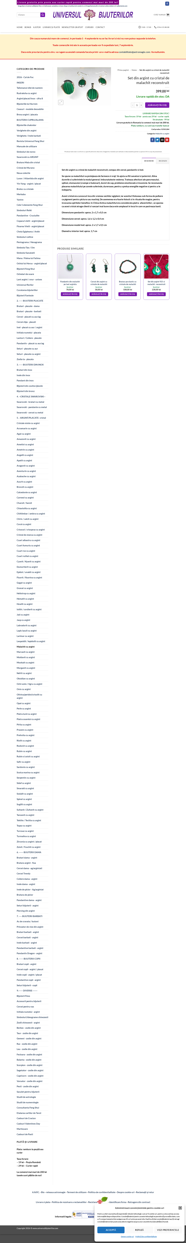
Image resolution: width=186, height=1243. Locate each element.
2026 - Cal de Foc (25, 77)
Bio (42, 1192)
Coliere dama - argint (27, 879)
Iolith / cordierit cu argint (29, 609)
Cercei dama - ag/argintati (29, 868)
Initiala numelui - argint (28, 1011)
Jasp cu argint (23, 620)
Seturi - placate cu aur (27, 348)
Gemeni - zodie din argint (29, 1038)
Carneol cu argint (25, 497)
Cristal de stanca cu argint (29, 534)
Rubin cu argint (24, 751)
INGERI (20, 82)
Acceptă (111, 1230)
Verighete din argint (26, 130)
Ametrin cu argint (25, 449)
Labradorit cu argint (26, 625)
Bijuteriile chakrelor (26, 125)
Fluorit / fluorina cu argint (29, 577)
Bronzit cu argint (25, 487)
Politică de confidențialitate (146, 1236)
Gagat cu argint (24, 582)
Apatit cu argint (24, 460)
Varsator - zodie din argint (29, 1081)
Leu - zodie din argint (27, 1049)
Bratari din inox (24, 370)
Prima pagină (123, 70)
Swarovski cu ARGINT (27, 157)
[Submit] (42, 15)
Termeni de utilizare (76, 1192)
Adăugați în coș (157, 105)
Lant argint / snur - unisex (29, 279)
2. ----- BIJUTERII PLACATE (30, 300)
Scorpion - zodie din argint (29, 1065)
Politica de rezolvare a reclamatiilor (69, 1202)
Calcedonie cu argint (27, 492)
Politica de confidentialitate (101, 1192)
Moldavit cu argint (26, 657)
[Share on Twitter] (157, 140)
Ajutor (37, 27)
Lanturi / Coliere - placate (29, 338)
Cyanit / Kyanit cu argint (29, 561)
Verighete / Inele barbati (29, 135)
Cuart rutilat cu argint (27, 556)
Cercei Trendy (23, 873)
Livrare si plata (43, 1202)
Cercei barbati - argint (27, 937)
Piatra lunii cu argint (27, 714)
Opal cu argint (24, 703)
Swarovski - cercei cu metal (30, 412)
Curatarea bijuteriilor (27, 290)
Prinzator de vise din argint (30, 926)
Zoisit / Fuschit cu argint (29, 847)
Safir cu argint (23, 761)
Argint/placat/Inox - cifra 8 (30, 98)
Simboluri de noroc (26, 151)
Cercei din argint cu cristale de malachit (99, 282)
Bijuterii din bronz (26, 391)
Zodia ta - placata (25, 359)
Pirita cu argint (24, 724)
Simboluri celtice (25, 237)
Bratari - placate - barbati (29, 311)
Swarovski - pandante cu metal (32, 407)
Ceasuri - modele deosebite (30, 109)
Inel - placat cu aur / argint (29, 327)
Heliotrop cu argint (26, 593)
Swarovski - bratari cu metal (30, 402)
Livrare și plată (51, 27)
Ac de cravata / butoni (28, 921)
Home (20, 27)
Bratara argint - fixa (26, 863)
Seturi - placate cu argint (29, 354)
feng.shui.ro (22, 6)
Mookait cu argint (25, 662)
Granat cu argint (25, 588)
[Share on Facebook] (152, 140)
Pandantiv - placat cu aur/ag (30, 343)
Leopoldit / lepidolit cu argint (31, 641)
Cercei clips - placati (26, 322)
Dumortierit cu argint (27, 567)
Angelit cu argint (25, 455)
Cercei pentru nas (25, 1006)
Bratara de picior (25, 894)
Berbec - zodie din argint (29, 1027)
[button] (180, 1207)
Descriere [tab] (149, 161)
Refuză (139, 1230)
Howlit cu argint (25, 604)
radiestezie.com (121, 6)
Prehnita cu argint (25, 735)
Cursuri (89, 27)
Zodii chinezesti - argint (28, 1022)
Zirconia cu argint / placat (29, 841)
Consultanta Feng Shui (28, 1107)
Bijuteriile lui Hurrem (27, 104)
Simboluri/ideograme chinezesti (32, 1017)
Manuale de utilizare (27, 146)
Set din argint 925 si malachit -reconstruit (156, 282)
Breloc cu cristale (25, 189)
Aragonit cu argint (26, 465)
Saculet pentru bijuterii (28, 1091)
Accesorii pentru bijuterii (29, 1001)
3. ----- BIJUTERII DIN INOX (30, 364)
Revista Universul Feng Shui (30, 141)
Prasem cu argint (25, 729)
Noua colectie (23, 173)
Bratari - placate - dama (28, 306)
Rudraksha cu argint (27, 93)
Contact (100, 27)
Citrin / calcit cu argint (28, 519)
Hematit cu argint (25, 598)
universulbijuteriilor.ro (35, 6)
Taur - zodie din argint (27, 1033)
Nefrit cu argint (24, 673)
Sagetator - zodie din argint (30, 1070)
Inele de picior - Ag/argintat (30, 889)
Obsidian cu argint (26, 678)
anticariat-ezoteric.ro (77, 6)
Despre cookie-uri (126, 1192)
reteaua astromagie (55, 1192)
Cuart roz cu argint (26, 551)
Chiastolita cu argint (27, 508)
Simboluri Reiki (24, 210)
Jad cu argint (23, 614)
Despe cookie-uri (127, 1236)
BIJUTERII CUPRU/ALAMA (30, 120)
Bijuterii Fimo (23, 996)
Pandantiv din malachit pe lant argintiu (70, 282)
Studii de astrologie (26, 1097)
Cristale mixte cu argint (28, 423)
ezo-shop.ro (65, 6)
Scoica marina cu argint (28, 772)
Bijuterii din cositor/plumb (30, 386)
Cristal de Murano (26, 167)
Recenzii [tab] (163, 161)
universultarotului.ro (107, 6)
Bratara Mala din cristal (28, 162)
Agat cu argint (24, 433)
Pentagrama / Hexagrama (29, 242)
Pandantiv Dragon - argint (29, 953)
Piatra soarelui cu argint (28, 719)
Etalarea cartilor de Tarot (29, 1113)
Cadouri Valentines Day (28, 1123)
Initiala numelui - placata (29, 332)
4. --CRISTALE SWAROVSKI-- (31, 396)
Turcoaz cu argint (25, 831)
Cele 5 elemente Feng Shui (30, 205)
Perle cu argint (24, 708)
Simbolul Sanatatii (26, 252)
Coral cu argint (24, 524)
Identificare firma (117, 1202)
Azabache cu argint (26, 476)
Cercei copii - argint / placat (30, 969)
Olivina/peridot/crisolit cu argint (29, 696)
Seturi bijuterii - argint (28, 905)
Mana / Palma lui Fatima (28, 258)
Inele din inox (23, 375)
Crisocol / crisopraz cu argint (31, 529)
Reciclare (92, 1202)
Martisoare (22, 1129)
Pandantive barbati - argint (30, 948)
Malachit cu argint (26, 646)
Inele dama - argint (26, 884)
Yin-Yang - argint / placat (29, 183)
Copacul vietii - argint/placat (30, 221)
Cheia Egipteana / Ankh (28, 231)
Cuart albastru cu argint (28, 540)
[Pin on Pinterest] (167, 140)
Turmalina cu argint (26, 836)
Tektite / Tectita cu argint (29, 820)
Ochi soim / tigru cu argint (29, 684)
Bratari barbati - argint (28, 932)
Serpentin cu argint (26, 777)
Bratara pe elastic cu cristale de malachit (127, 282)
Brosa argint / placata (27, 114)
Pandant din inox (25, 380)
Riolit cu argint (24, 740)
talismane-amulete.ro (52, 6)
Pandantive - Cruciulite (28, 215)
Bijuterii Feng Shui (26, 268)
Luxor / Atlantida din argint (30, 178)
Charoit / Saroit (24, 503)
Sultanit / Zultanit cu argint (30, 809)
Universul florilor (25, 284)
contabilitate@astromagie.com (134, 52)
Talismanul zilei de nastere (30, 87)
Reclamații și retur (145, 1192)
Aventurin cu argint (26, 471)
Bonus (28, 27)
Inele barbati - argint (27, 942)
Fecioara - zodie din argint (29, 1054)
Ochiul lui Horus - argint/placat (32, 263)
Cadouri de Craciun (26, 1118)
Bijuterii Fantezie (25, 295)
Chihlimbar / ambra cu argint (31, 513)
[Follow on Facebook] (167, 4)
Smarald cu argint (25, 788)
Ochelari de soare (25, 274)
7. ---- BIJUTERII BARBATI (29, 916)
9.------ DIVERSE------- (27, 990)
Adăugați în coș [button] (70, 294)
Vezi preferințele (168, 1230)
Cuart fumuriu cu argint (28, 545)
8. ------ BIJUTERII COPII (28, 958)
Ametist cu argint (25, 444)
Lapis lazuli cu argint (27, 630)
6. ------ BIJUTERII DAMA (29, 852)
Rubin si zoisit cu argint (28, 756)
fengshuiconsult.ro (92, 6)
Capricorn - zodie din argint (30, 1075)
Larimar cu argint (25, 636)
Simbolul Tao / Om (26, 247)
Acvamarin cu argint (27, 428)
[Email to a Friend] (162, 140)
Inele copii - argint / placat (29, 974)
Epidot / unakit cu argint (29, 572)
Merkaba (21, 194)
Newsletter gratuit (72, 27)
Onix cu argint (24, 689)
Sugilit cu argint (24, 804)
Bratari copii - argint (26, 964)
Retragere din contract (139, 1202)
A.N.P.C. (36, 1192)
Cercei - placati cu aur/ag (29, 316)
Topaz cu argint (24, 825)
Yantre (20, 199)
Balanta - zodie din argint (29, 1059)
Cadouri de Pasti (25, 1134)
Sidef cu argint (24, 783)
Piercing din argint (26, 910)
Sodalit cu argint (25, 793)
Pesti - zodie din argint (28, 1086)
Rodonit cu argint (25, 745)
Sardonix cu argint (26, 767)
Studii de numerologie (28, 1102)
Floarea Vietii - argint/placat (30, 226)
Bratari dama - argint (27, 857)
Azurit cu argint (24, 481)
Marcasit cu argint (26, 652)
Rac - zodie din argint (27, 1044)
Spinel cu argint (24, 799)
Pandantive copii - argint (29, 980)
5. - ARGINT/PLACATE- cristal (31, 417)
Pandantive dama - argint (29, 900)
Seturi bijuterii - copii (27, 985)
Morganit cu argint (26, 668)
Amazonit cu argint (26, 439)
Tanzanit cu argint (25, 815)
